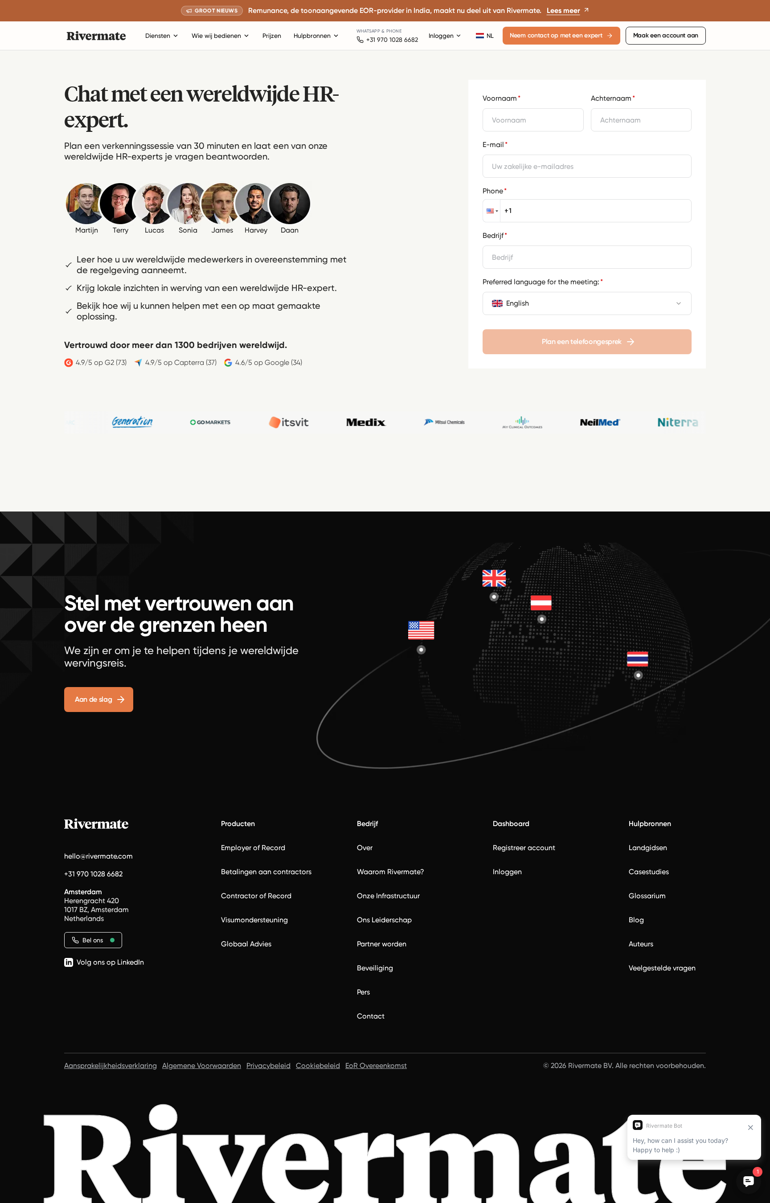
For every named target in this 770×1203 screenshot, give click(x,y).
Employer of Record (253, 847)
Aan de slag (93, 699)
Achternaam (613, 98)
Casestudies (649, 871)
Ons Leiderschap (384, 920)
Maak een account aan (665, 35)
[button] (491, 211)
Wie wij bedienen (216, 35)
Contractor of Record (256, 896)
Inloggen (441, 35)
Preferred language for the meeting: (543, 282)
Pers (363, 992)
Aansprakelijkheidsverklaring (110, 1065)
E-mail (495, 144)
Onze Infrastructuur (388, 896)
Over (365, 847)
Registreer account (524, 847)
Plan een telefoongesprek (582, 341)
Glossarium (647, 896)
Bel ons (92, 940)
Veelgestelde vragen (662, 968)
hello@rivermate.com (98, 856)
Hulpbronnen (312, 35)
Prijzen (271, 35)
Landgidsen (648, 847)
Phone (495, 191)
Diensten (157, 35)
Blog (636, 920)
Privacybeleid (268, 1065)
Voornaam (501, 98)
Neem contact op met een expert (556, 35)
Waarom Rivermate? (390, 871)
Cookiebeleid (318, 1065)
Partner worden (381, 944)
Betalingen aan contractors (266, 871)
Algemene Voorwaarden (201, 1065)
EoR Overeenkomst (376, 1065)
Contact (371, 1016)
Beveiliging (375, 968)
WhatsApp (368, 31)
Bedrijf (495, 235)
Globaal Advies (246, 944)
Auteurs (641, 944)
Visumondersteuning (254, 920)
